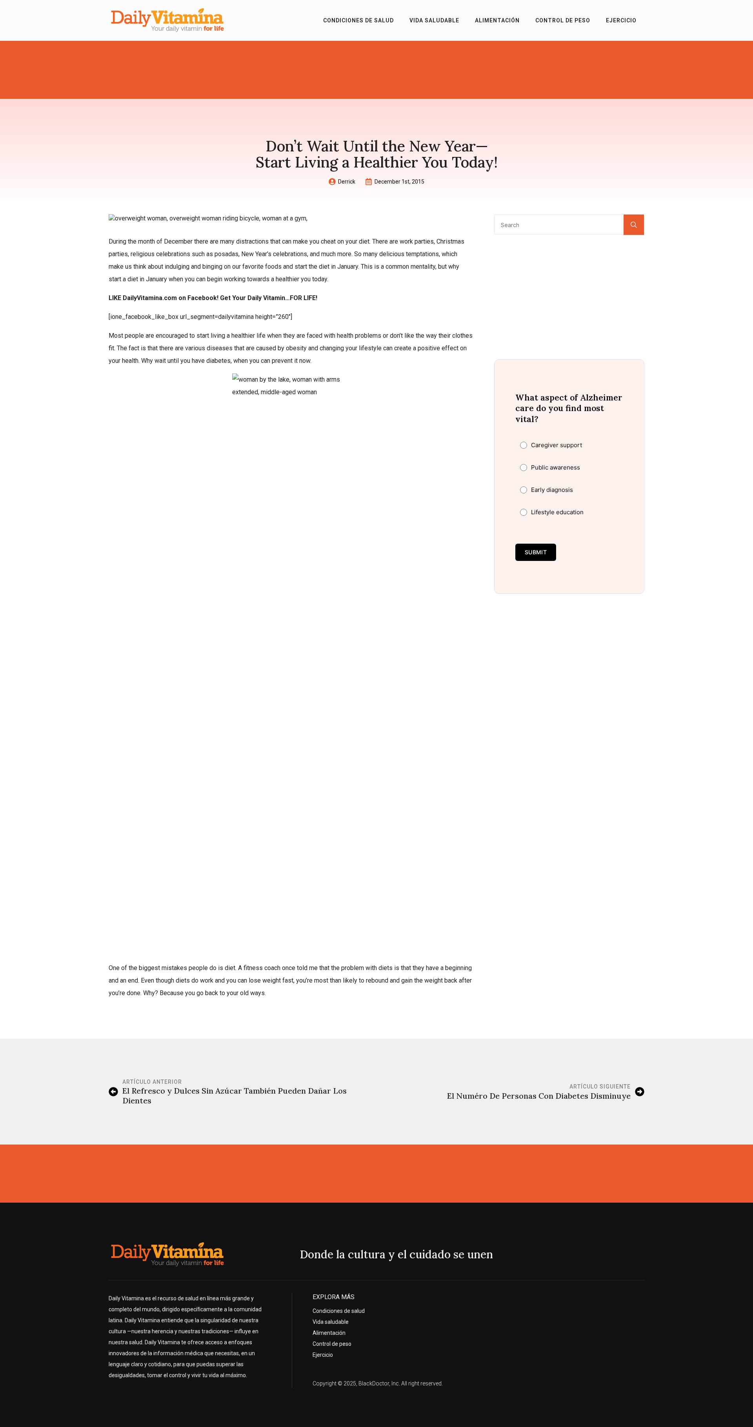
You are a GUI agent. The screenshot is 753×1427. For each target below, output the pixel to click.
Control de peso (562, 20)
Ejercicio (621, 20)
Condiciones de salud (358, 20)
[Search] (634, 225)
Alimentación (497, 20)
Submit (536, 552)
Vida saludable (434, 20)
